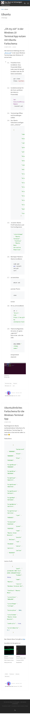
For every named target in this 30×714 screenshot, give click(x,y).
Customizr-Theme (24, 706)
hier (24, 639)
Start (2, 9)
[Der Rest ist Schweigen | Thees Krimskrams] (2, 2)
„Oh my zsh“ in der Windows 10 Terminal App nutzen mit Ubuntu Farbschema (15, 36)
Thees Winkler (16, 392)
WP (10, 706)
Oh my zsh (8, 53)
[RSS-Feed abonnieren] (15, 710)
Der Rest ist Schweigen (13, 702)
